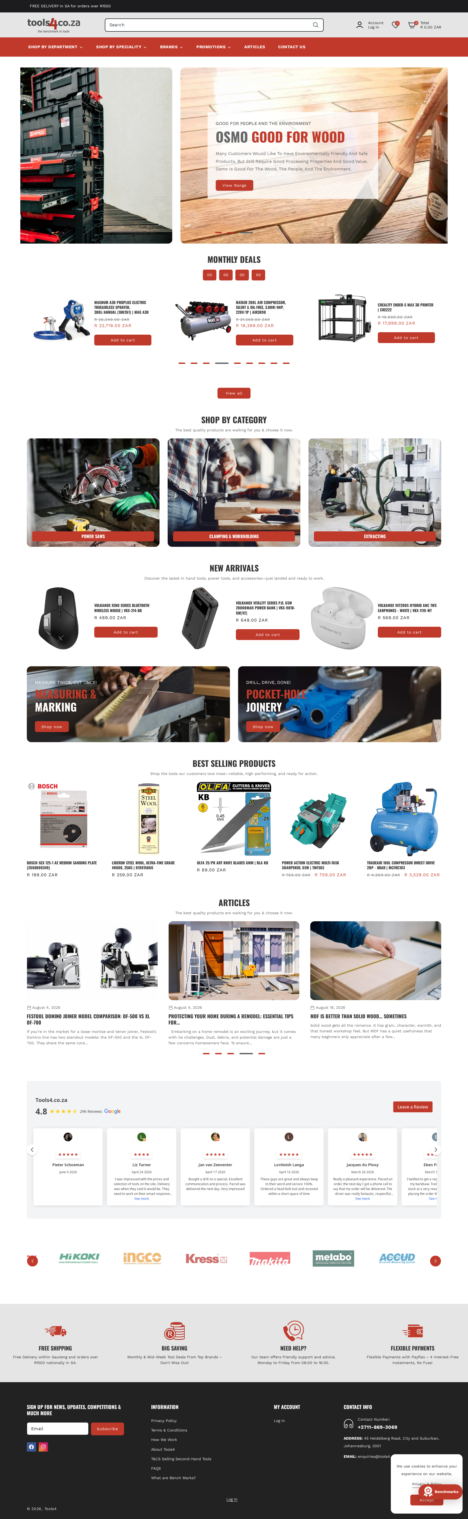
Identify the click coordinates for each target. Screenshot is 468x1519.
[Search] (315, 25)
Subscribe (107, 1429)
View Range (74, 185)
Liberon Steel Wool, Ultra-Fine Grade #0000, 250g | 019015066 (58, 865)
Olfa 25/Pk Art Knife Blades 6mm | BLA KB (147, 862)
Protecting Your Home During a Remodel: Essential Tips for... (89, 1019)
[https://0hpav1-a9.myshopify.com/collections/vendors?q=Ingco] (139, 1258)
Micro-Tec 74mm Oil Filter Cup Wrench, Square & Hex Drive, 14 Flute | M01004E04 (401, 865)
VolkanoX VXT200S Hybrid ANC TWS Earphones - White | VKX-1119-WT (265, 608)
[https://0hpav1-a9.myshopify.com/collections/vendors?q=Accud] (393, 1258)
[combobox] (214, 25)
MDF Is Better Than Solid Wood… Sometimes (216, 1016)
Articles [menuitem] (254, 46)
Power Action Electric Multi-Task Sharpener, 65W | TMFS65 (225, 865)
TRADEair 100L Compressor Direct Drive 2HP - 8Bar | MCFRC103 (316, 865)
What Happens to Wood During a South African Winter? (372, 1016)
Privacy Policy (164, 1420)
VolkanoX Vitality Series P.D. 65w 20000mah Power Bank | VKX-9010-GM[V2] (124, 607)
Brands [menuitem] (169, 46)
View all (234, 393)
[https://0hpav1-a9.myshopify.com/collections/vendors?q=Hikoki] (75, 1258)
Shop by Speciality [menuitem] (118, 46)
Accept (427, 1500)
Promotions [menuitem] (211, 46)
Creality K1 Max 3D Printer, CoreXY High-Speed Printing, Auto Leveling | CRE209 (403, 309)
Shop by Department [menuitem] (52, 46)
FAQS (156, 1468)
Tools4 (50, 1509)
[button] (424, 25)
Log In (279, 1420)
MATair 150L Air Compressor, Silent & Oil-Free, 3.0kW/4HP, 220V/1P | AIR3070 (261, 307)
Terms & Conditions (169, 1430)
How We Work (164, 1439)
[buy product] (93, 492)
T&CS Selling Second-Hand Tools (181, 1459)
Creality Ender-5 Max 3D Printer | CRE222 (123, 307)
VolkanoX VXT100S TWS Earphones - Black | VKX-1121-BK (407, 608)
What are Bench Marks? (173, 1478)
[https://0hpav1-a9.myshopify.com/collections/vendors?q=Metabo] (329, 1258)
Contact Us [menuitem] (292, 46)
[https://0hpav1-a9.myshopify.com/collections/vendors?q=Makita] (266, 1258)
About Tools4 (163, 1449)
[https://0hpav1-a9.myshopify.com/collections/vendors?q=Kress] (202, 1258)
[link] (234, 492)
